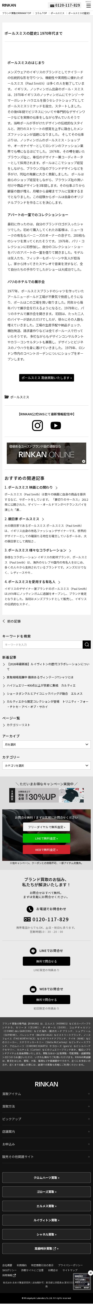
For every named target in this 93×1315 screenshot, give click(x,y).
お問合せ (53, 1270)
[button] (88, 5)
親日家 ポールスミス (23, 518)
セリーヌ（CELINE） (28, 1027)
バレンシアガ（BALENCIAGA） (37, 1035)
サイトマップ (70, 1270)
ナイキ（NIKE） (77, 1038)
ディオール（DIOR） (55, 1027)
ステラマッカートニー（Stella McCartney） (44, 1042)
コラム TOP (41, 13)
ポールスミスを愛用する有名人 (32, 581)
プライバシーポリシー (70, 1265)
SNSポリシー (9, 1270)
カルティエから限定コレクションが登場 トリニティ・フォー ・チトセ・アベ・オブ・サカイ (47, 704)
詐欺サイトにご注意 (32, 1270)
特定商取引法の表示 (42, 1265)
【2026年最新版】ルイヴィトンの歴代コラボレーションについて (48, 666)
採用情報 (7, 1275)
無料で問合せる (46, 961)
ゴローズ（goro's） (63, 1046)
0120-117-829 (51, 919)
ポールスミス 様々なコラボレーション (37, 550)
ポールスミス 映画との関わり (30, 487)
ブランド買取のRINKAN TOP (16, 13)
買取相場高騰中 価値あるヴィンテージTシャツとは (40, 677)
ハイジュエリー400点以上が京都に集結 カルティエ (41, 685)
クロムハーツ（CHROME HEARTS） (29, 1046)
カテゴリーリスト (18, 725)
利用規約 (22, 1265)
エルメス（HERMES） (57, 1023)
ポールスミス (57, 13)
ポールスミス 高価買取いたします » (46, 377)
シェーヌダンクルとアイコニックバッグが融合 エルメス (45, 693)
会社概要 (7, 1265)
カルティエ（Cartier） (29, 1049)
